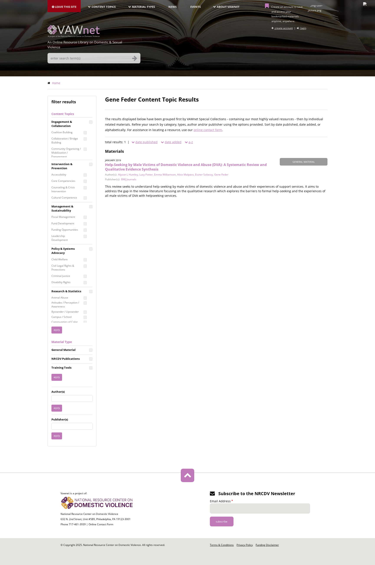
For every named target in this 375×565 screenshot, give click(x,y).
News (172, 7)
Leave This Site (65, 7)
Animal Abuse (59, 297)
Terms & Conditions (222, 545)
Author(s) (58, 392)
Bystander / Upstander (65, 312)
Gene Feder (221, 174)
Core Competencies (63, 181)
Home (56, 83)
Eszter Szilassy (204, 174)
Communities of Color (64, 322)
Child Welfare (59, 259)
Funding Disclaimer (267, 545)
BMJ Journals (128, 179)
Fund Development (62, 223)
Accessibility (58, 174)
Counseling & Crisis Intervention (63, 189)
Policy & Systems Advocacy (63, 251)
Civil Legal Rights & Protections (62, 267)
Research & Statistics (66, 291)
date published (146, 142)
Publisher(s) (59, 419)
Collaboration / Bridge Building (64, 140)
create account (283, 28)
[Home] (74, 36)
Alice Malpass (185, 174)
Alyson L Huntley (128, 174)
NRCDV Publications (65, 359)
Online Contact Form (101, 524)
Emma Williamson (165, 174)
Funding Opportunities (64, 230)
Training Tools (61, 368)
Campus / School (61, 317)
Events (195, 7)
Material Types (143, 7)
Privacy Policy (245, 545)
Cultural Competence (64, 197)
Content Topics (104, 7)
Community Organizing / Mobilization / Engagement (66, 152)
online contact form (208, 130)
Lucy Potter (146, 174)
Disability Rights (61, 282)
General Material (63, 350)
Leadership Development (59, 238)
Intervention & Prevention (61, 166)
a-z (191, 142)
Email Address (220, 501)
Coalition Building (61, 132)
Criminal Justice (60, 276)
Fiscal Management (63, 217)
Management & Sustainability (62, 208)
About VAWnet (228, 7)
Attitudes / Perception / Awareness (65, 304)
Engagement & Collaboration (61, 124)
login (303, 28)
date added (173, 142)
